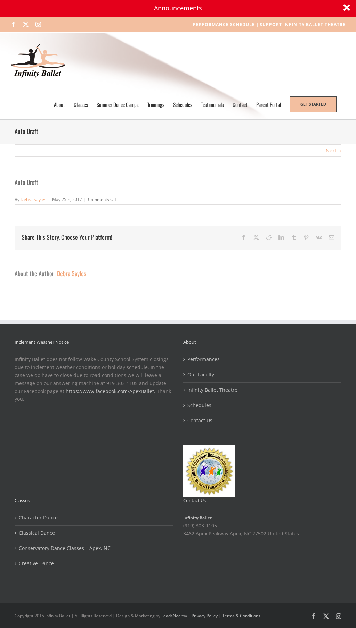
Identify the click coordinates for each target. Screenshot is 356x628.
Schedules (199, 405)
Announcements (178, 8)
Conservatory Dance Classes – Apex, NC (65, 548)
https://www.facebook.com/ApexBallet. (110, 391)
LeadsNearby (174, 616)
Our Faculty (200, 374)
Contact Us (199, 420)
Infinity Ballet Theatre (212, 390)
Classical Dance (37, 532)
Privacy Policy (205, 616)
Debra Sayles (33, 199)
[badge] (209, 449)
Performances (203, 359)
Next (331, 150)
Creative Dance (36, 563)
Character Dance (38, 517)
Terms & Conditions (241, 616)
